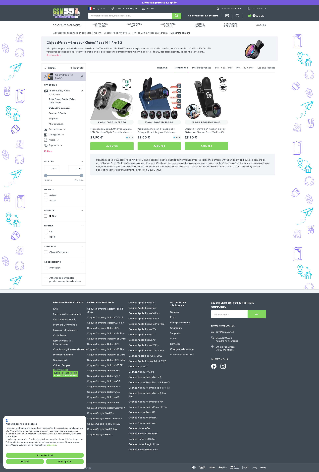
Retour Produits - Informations (62, 342)
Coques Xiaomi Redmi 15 (141, 412)
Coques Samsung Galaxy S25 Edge (106, 359)
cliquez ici (51, 445)
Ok (256, 314)
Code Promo (60, 335)
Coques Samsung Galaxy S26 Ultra (106, 338)
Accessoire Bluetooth (182, 354)
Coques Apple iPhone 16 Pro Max (146, 323)
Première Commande (65, 324)
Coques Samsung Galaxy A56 (103, 370)
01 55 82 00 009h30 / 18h (127, 9)
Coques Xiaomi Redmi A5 (142, 422)
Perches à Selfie (57, 113)
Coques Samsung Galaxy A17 (103, 397)
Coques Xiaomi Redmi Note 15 (144, 377)
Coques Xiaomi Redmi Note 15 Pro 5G (148, 382)
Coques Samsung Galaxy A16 (103, 402)
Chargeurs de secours (182, 349)
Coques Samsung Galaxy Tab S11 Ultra (105, 310)
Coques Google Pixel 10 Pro (102, 429)
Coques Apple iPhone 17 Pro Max (146, 350)
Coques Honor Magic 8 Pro (143, 449)
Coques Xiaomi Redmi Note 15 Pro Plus (147, 395)
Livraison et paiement (65, 330)
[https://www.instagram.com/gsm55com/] (223, 366)
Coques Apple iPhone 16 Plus (144, 313)
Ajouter (112, 146)
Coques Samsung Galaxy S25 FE (104, 365)
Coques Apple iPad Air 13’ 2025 (145, 355)
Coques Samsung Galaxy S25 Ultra (106, 354)
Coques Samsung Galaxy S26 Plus (105, 333)
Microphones (56, 123)
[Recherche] (176, 16)
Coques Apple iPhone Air (142, 339)
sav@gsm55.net (225, 331)
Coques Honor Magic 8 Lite (143, 444)
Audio (173, 338)
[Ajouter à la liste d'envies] (129, 81)
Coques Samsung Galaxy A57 (103, 375)
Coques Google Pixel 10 (99, 434)
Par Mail (151, 9)
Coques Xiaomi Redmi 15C (142, 417)
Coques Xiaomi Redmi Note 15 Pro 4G (149, 387)
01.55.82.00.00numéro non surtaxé (227, 339)
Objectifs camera (180, 32)
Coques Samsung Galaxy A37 (103, 386)
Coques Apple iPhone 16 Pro (143, 318)
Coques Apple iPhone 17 (141, 334)
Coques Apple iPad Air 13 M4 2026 (147, 361)
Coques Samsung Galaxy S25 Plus (105, 349)
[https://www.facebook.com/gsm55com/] (213, 366)
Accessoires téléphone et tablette (72, 32)
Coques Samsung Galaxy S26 (103, 328)
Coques (174, 311)
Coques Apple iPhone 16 (141, 302)
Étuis (173, 317)
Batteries (175, 343)
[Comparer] (122, 81)
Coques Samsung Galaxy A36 (103, 381)
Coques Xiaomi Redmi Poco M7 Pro (147, 406)
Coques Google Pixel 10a (100, 413)
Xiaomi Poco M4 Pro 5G (117, 32)
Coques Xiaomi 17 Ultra (141, 371)
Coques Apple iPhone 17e (142, 329)
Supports (175, 333)
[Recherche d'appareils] (82, 76)
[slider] (45, 175)
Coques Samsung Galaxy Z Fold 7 (105, 322)
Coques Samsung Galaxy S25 (103, 343)
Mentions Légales (63, 354)
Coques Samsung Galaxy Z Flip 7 (105, 317)
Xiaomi (98, 32)
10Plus (48, 151)
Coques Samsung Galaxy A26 (103, 391)
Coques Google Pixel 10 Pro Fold (104, 418)
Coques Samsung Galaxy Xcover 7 (106, 407)
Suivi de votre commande (67, 314)
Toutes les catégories (66, 25)
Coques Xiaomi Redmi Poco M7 (145, 401)
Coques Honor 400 (139, 428)
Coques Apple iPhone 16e (142, 307)
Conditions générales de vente (70, 349)
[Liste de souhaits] (237, 15)
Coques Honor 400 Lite (141, 438)
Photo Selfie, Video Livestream (150, 32)
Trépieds (53, 118)
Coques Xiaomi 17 (138, 366)
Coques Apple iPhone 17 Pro (143, 345)
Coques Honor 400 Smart (142, 433)
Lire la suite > (54, 55)
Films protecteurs (180, 322)
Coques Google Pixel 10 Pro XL (103, 423)
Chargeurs (176, 327)
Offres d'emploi (61, 365)
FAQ (55, 308)
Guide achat (60, 359)
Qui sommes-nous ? (64, 319)
